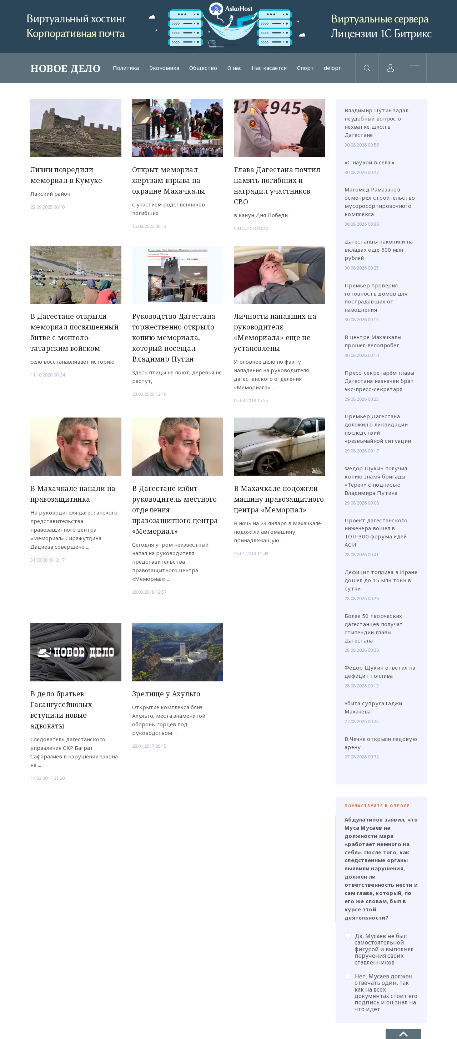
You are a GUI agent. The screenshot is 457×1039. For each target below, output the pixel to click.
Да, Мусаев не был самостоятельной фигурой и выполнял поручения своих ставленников (384, 949)
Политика (126, 68)
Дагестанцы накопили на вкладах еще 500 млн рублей (379, 249)
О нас (234, 68)
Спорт (305, 68)
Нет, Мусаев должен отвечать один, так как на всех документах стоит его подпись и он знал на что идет (386, 992)
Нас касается (269, 68)
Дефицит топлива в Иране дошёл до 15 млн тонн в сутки (381, 580)
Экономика (164, 68)
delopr (332, 68)
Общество (203, 68)
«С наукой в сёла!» (370, 162)
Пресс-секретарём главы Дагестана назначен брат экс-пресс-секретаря (380, 381)
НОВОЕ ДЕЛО (65, 68)
